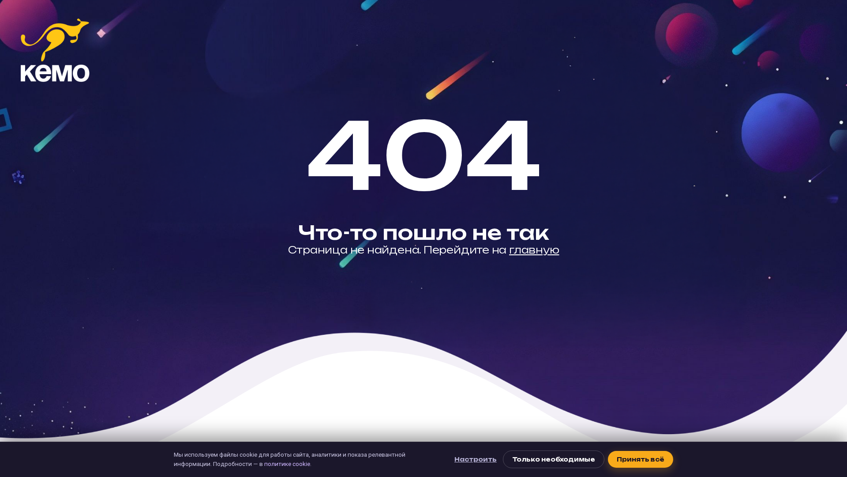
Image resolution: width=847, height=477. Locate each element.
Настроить (475, 459)
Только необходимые (553, 459)
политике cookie (287, 463)
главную (534, 250)
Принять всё (640, 459)
